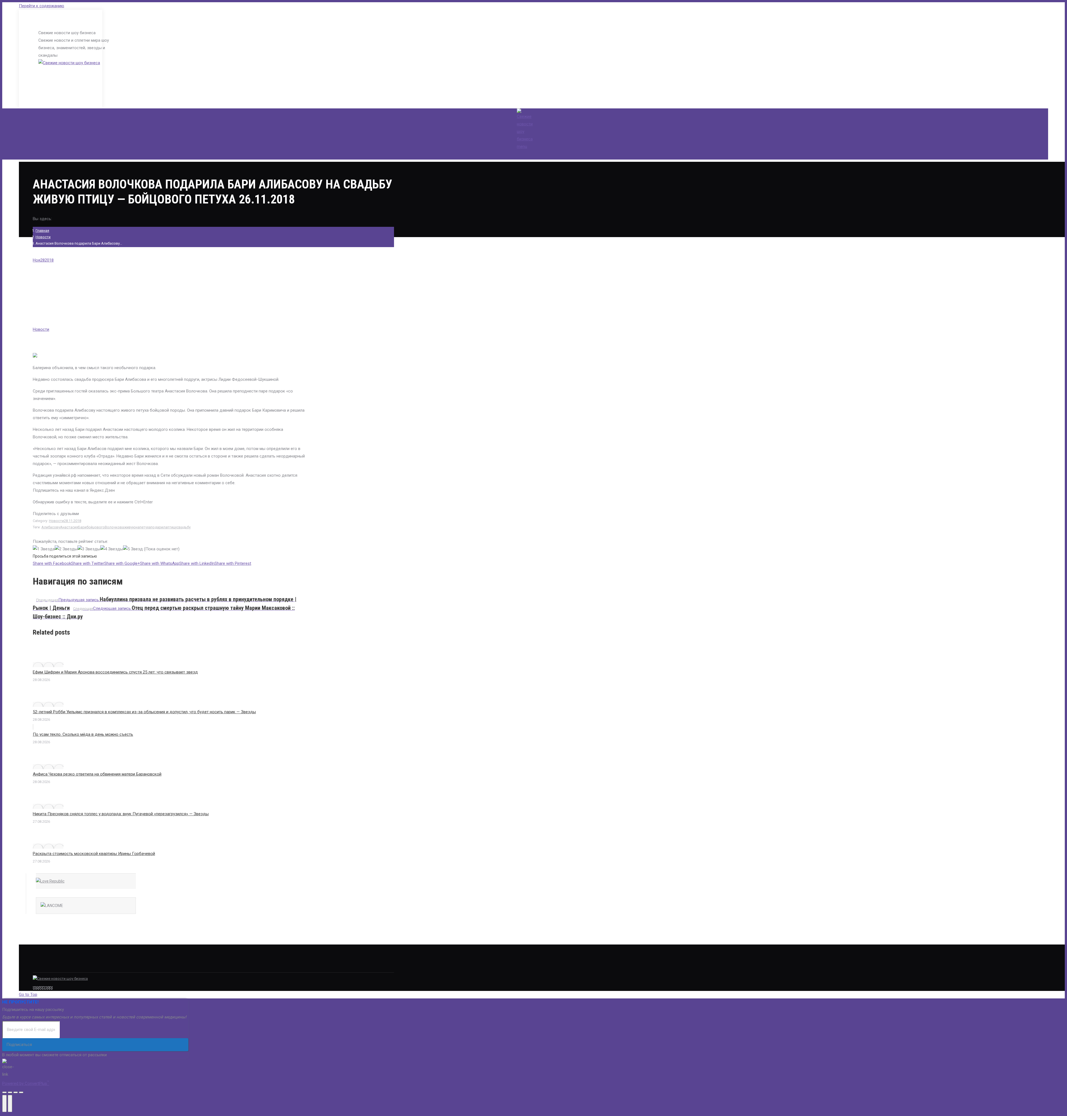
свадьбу (184, 527)
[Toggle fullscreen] (15, 1092)
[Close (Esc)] (4, 1092)
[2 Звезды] (66, 549)
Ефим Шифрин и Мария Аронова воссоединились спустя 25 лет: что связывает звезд (115, 672)
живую (130, 527)
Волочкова (114, 527)
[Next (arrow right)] (10, 1103)
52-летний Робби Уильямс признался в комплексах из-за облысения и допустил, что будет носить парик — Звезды (144, 711)
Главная (42, 230)
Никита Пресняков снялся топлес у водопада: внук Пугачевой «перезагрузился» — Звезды (121, 813)
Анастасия (69, 527)
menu (522, 146)
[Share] (10, 1092)
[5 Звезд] (133, 549)
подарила (159, 527)
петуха (145, 527)
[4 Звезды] (111, 549)
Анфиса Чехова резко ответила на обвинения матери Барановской (97, 774)
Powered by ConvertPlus (25, 1083)
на (137, 527)
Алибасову (50, 527)
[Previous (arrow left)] (4, 1103)
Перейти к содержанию (41, 5)
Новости (43, 237)
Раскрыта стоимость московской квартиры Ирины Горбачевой (94, 853)
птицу (172, 527)
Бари (82, 527)
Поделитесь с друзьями (56, 513)
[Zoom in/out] (21, 1092)
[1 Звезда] (44, 549)
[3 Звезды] (89, 549)
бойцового (95, 527)
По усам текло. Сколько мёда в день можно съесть (83, 734)
